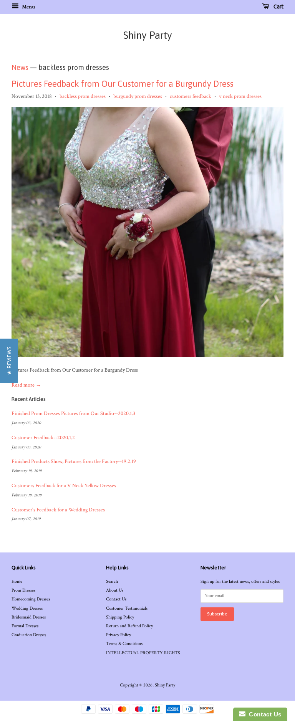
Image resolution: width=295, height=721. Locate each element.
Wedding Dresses (27, 608)
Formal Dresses (25, 626)
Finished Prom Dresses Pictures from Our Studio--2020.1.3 (73, 413)
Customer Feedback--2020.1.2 (43, 437)
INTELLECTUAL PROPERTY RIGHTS (143, 653)
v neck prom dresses (240, 96)
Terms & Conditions (124, 644)
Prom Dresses (23, 590)
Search (112, 581)
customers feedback (190, 96)
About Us (114, 590)
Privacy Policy (118, 635)
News (20, 67)
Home (17, 581)
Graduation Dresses (29, 635)
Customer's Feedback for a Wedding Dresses (58, 509)
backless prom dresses (83, 96)
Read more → (26, 385)
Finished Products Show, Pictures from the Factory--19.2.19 (74, 461)
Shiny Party (147, 35)
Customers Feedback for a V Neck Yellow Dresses (64, 485)
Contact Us (116, 599)
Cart (277, 6)
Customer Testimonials (127, 608)
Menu (28, 6)
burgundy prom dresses (137, 96)
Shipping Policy (120, 617)
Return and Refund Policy (129, 626)
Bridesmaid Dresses (29, 617)
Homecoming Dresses (31, 599)
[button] (9, 361)
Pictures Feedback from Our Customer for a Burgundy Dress (123, 84)
